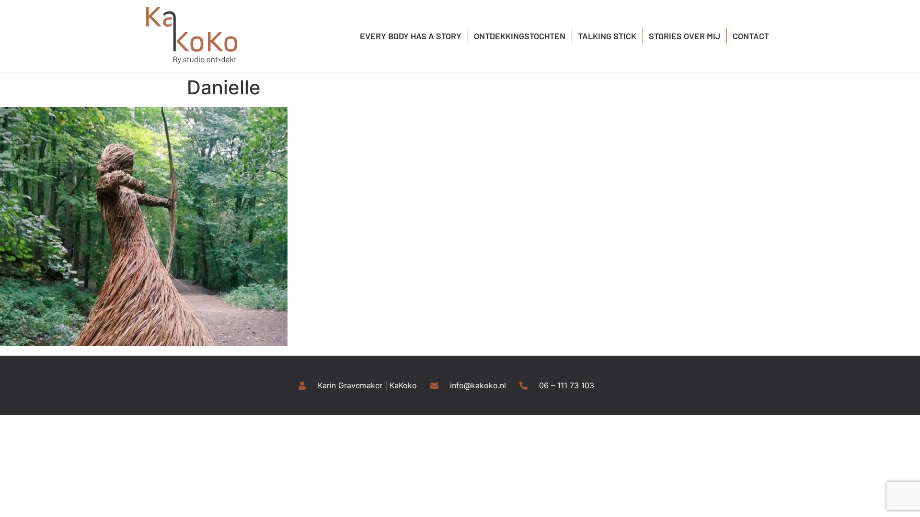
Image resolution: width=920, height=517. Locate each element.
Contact (751, 36)
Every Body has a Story (410, 36)
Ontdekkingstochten (519, 36)
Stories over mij (684, 36)
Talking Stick (607, 36)
